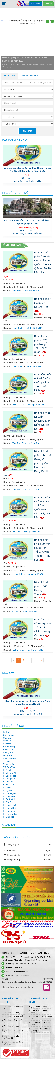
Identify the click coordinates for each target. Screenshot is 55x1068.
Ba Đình (15, 611)
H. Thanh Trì (17, 574)
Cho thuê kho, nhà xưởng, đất (11, 1037)
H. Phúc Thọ (9, 796)
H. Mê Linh (8, 787)
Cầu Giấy (16, 532)
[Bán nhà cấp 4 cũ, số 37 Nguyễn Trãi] (18, 308)
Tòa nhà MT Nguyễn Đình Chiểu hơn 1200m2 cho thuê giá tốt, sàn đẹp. (27, 222)
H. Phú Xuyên (9, 793)
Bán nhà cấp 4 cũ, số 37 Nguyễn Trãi (27, 168)
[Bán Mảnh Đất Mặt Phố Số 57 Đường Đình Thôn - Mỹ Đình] (18, 383)
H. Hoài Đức (8, 784)
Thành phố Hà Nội (30, 290)
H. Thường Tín (10, 814)
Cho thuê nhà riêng (12, 1012)
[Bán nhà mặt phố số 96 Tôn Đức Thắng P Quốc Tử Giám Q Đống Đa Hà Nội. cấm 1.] (18, 261)
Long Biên (7, 755)
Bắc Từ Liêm (9, 735)
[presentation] (47, 21)
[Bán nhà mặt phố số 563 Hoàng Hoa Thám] (18, 591)
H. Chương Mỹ (10, 773)
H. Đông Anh (9, 779)
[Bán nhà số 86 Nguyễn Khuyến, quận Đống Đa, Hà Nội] (18, 422)
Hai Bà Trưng (18, 650)
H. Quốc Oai (9, 799)
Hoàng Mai (8, 752)
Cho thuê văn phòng (12, 1026)
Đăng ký (48, 4)
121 (35, 660)
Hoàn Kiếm (8, 749)
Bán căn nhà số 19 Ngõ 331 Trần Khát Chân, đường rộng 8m (42, 627)
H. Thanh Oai (9, 808)
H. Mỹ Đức (8, 790)
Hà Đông (7, 744)
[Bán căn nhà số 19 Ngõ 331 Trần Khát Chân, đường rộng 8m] (18, 628)
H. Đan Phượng (10, 776)
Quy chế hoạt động (39, 1006)
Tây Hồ (6, 761)
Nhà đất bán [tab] (9, 75)
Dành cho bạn (11, 245)
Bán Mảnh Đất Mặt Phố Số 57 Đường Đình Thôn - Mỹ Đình (43, 382)
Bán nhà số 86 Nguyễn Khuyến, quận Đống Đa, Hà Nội (42, 420)
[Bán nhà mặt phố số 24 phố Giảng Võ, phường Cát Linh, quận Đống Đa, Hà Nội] (18, 460)
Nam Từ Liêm (18, 405)
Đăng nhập (35, 4)
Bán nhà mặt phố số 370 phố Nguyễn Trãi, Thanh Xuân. (41, 344)
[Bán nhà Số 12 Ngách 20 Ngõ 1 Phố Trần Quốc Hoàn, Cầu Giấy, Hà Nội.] (18, 506)
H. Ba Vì (7, 770)
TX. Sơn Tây (9, 767)
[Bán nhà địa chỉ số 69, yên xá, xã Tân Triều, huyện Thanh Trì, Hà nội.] (18, 549)
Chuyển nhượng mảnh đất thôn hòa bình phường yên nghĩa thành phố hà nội (27, 702)
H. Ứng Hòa (8, 817)
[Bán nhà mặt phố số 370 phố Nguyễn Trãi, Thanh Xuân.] (18, 345)
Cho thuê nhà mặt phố (13, 1016)
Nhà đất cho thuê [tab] (30, 75)
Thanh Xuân (17, 328)
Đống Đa (16, 290)
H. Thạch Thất (9, 805)
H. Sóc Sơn (8, 802)
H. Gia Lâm (8, 781)
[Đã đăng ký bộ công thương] (15, 1052)
